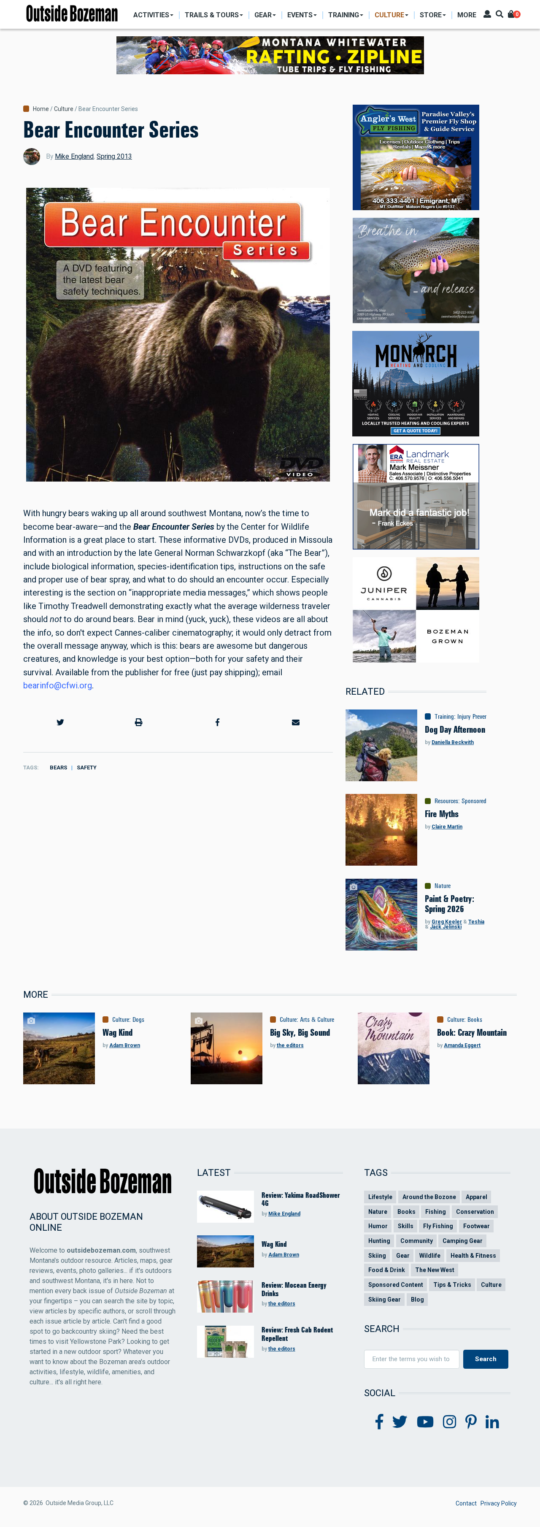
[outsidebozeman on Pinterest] (471, 1422)
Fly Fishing (438, 1226)
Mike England (74, 156)
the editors (290, 1045)
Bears (58, 767)
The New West (434, 1270)
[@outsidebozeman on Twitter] (400, 1422)
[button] (60, 722)
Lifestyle (380, 1197)
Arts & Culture (317, 1019)
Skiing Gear (384, 1299)
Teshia (476, 922)
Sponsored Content (484, 801)
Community (416, 1240)
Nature (443, 886)
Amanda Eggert (462, 1045)
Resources (446, 801)
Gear (403, 1255)
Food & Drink (386, 1270)
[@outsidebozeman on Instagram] (449, 1422)
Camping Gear (463, 1240)
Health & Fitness (473, 1255)
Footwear (476, 1226)
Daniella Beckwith (453, 742)
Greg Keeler (447, 922)
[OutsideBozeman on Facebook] (379, 1422)
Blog (417, 1299)
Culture (63, 109)
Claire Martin (447, 827)
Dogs (138, 1019)
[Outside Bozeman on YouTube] (425, 1422)
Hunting (379, 1240)
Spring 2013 (114, 156)
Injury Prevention (477, 716)
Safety (87, 767)
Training (444, 716)
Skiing (377, 1255)
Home (41, 109)
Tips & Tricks (452, 1284)
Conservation (475, 1211)
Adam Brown (124, 1045)
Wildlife (429, 1255)
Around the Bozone (429, 1197)
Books (474, 1019)
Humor (378, 1226)
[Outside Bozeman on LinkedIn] (492, 1422)
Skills (405, 1226)
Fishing (435, 1211)
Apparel (476, 1197)
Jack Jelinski (446, 927)
